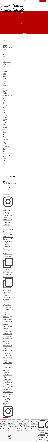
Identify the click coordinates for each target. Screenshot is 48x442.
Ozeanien (24, 33)
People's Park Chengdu (6, 129)
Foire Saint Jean (5, 83)
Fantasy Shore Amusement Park (7, 80)
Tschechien (4, 151)
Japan (3, 103)
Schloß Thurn (4, 136)
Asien (22, 18)
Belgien (4, 56)
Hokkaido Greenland (5, 97)
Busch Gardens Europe (5, 60)
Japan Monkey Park (5, 105)
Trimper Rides (4, 150)
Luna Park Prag (5, 118)
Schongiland (4, 137)
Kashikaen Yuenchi (5, 108)
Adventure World (5, 45)
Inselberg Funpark (5, 101)
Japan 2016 (4, 104)
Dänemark (4, 69)
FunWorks (4, 89)
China (3, 65)
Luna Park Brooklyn (5, 117)
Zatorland (4, 160)
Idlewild (4, 100)
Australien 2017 (5, 53)
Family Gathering (5, 78)
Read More (9, 187)
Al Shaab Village (5, 50)
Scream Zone (4, 138)
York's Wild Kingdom (5, 159)
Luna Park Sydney (5, 119)
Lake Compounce (5, 113)
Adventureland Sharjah (5, 46)
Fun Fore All (4, 87)
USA (22, 16)
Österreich (4, 126)
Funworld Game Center (6, 90)
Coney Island (4, 68)
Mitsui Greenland (5, 122)
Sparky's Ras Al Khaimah (6, 146)
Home (22, 12)
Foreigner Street (5, 84)
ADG (3, 44)
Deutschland (4, 70)
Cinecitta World (5, 67)
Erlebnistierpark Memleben (6, 76)
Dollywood (4, 72)
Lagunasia (4, 112)
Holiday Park (4, 98)
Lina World (4, 116)
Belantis (4, 55)
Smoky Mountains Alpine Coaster (7, 144)
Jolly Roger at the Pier (5, 106)
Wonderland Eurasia (9, 176)
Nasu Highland (4, 124)
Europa (22, 14)
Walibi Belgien (4, 156)
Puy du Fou (4, 132)
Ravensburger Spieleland (6, 134)
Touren (4, 149)
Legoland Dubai (5, 114)
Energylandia (4, 75)
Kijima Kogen (4, 109)
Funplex (4, 88)
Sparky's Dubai (4, 145)
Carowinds (4, 63)
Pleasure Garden (5, 130)
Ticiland (4, 147)
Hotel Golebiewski (5, 99)
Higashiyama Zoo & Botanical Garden (7, 95)
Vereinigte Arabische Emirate (6, 155)
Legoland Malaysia (5, 115)
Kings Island (4, 110)
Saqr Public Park (5, 135)
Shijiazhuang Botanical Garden (6, 140)
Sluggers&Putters (5, 143)
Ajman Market (4, 48)
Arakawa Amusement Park (6, 51)
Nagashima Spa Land (5, 123)
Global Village (4, 91)
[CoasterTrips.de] (12, 5)
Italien (3, 102)
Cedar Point (4, 64)
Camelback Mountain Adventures (7, 62)
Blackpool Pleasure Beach (6, 57)
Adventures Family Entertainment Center (8, 47)
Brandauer (4, 59)
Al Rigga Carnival (5, 49)
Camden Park (4, 61)
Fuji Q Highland (5, 86)
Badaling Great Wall (5, 54)
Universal (4, 152)
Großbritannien (5, 93)
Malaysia (4, 120)
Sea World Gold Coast (5, 139)
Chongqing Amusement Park (6, 66)
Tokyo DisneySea (5, 148)
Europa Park (4, 77)
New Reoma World (5, 125)
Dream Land (4, 73)
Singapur (4, 141)
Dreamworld (4, 74)
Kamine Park (4, 107)
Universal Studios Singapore (6, 153)
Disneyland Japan (5, 71)
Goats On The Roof (5, 92)
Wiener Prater (4, 158)
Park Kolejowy (4, 128)
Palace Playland (5, 127)
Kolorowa (4, 111)
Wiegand (4, 157)
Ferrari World (4, 81)
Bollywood (4, 58)
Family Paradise (5, 79)
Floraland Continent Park (6, 82)
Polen (3, 131)
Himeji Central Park (5, 96)
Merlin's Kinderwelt (5, 121)
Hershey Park (4, 94)
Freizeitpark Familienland (6, 85)
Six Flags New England (5, 142)
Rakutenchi (4, 133)
